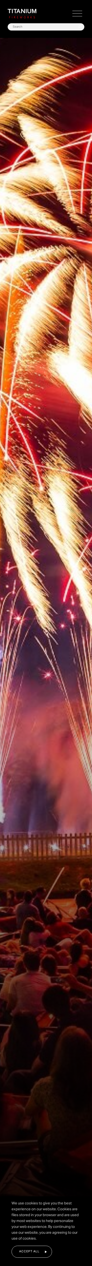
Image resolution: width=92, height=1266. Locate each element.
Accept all (29, 1251)
